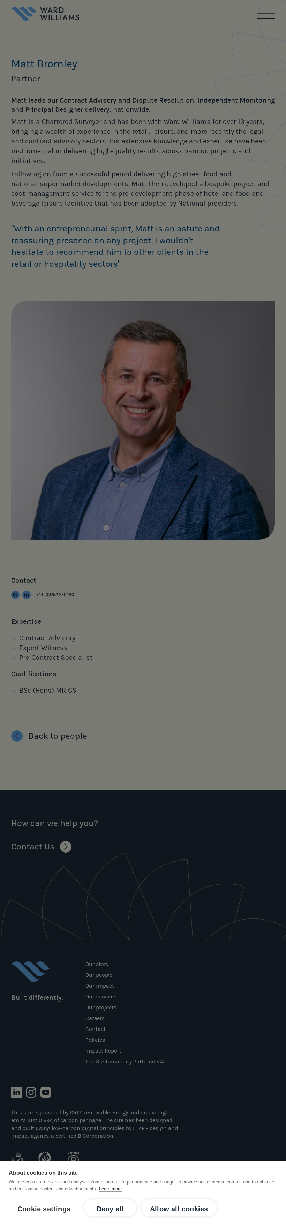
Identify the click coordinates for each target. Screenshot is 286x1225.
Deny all (110, 1209)
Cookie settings (43, 1209)
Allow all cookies (179, 1209)
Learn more (110, 1188)
